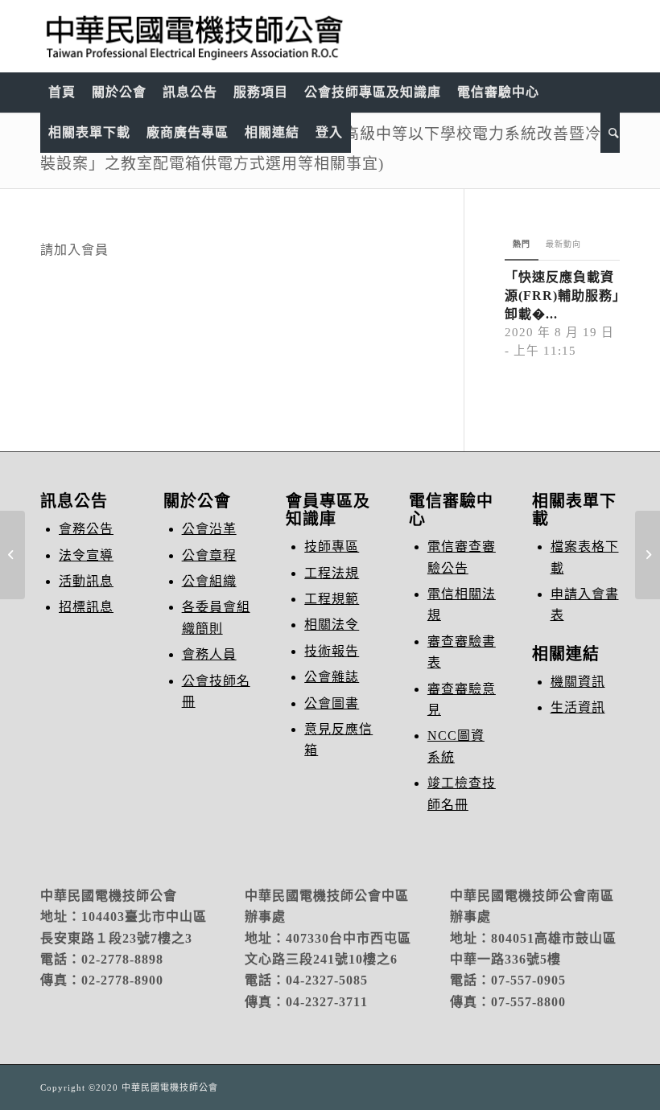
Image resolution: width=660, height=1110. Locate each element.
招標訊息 (86, 607)
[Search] (610, 133)
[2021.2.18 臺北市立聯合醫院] (12, 555)
